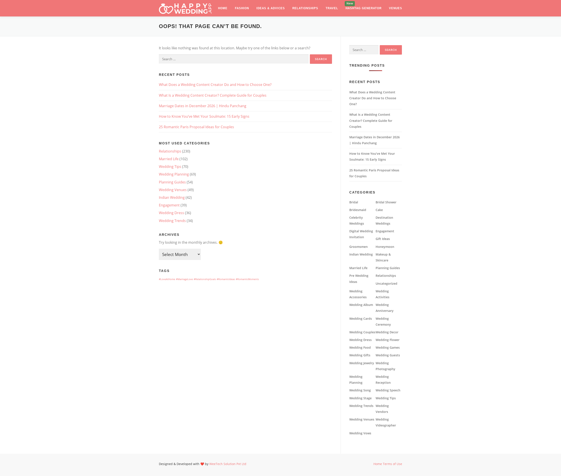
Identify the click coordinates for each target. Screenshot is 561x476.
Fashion (242, 8)
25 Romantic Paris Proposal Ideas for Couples (196, 126)
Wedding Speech (388, 390)
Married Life (169, 158)
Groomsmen (358, 247)
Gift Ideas (383, 239)
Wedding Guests (388, 355)
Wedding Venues (173, 189)
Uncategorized (386, 283)
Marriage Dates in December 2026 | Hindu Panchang (202, 105)
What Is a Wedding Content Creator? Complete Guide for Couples (212, 95)
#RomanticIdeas (226, 279)
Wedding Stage (360, 398)
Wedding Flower (387, 340)
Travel (332, 8)
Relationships (305, 8)
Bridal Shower (386, 202)
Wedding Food (360, 347)
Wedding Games (388, 347)
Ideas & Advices (270, 8)
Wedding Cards (360, 318)
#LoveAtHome (167, 279)
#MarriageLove (184, 279)
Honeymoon (385, 247)
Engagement (169, 205)
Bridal (353, 202)
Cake (379, 210)
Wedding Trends (172, 220)
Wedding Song (360, 390)
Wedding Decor (387, 332)
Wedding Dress (171, 212)
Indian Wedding (172, 197)
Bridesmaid (357, 210)
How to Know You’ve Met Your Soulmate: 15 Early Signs (204, 116)
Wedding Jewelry (361, 363)
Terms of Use (392, 464)
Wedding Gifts (359, 355)
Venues (395, 8)
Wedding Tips (170, 166)
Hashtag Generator (364, 8)
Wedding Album (361, 305)
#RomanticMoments (247, 279)
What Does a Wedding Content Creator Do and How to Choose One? (215, 84)
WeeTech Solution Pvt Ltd (227, 464)
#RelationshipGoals (205, 279)
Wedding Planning (174, 174)
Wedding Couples (362, 332)
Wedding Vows (360, 433)
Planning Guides (172, 182)
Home (222, 8)
